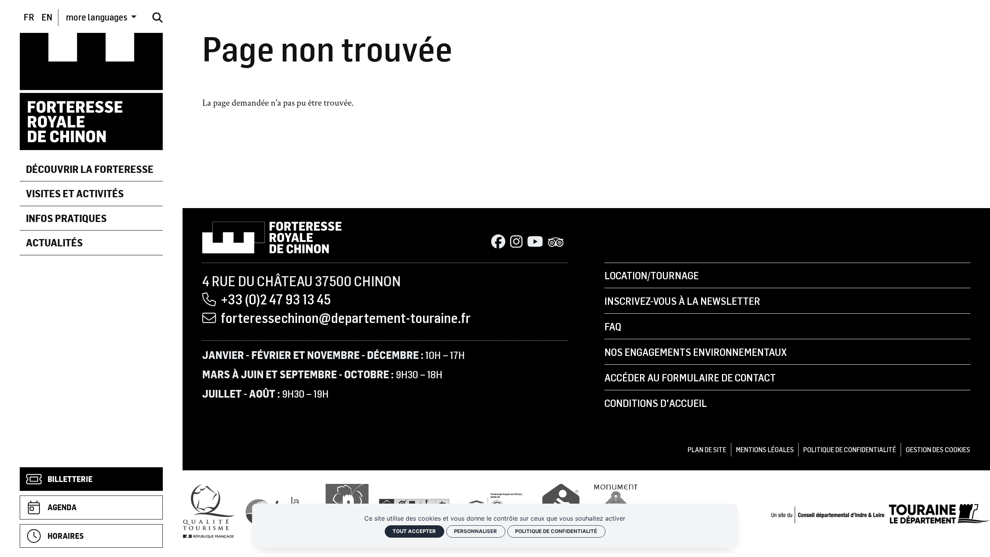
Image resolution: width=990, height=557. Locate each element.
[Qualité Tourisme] (208, 510)
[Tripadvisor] (555, 242)
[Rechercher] (157, 17)
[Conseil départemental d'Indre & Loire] (880, 513)
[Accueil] (91, 90)
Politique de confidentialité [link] (556, 531)
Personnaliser (475, 531)
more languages (97, 17)
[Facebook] (498, 242)
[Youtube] (535, 242)
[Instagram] (516, 242)
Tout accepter (414, 531)
